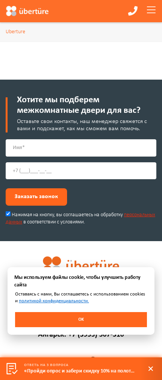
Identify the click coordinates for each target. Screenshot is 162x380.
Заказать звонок (36, 197)
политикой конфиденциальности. (54, 300)
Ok (81, 319)
